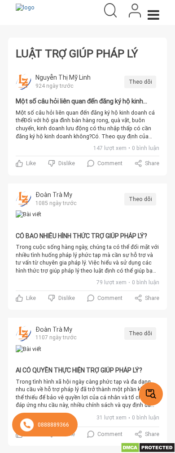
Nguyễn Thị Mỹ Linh (63, 77)
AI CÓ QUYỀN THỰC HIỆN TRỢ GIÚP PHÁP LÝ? (79, 370)
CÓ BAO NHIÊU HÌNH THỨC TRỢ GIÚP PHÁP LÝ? (81, 236)
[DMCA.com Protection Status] (148, 447)
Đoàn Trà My (53, 195)
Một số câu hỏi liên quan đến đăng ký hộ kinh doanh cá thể (79, 102)
